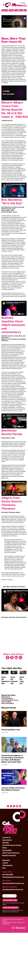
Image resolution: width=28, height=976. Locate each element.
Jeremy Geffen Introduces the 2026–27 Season (13, 789)
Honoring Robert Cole (10, 729)
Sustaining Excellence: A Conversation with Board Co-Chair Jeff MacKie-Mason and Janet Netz (12, 758)
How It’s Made (6, 701)
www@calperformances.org (12, 889)
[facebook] (11, 806)
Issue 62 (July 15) (22, 680)
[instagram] (8, 806)
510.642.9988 (7, 874)
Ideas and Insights (7, 703)
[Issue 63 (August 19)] (14, 672)
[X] (12, 657)
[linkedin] (20, 806)
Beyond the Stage (8, 695)
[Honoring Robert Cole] (14, 719)
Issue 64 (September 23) (6, 680)
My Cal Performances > (10, 907)
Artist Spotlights (7, 698)
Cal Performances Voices (9, 700)
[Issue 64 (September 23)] (4, 672)
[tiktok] (14, 806)
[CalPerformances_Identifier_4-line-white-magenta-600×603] (14, 811)
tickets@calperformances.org (13, 877)
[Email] (20, 657)
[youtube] (17, 806)
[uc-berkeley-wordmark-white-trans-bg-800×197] (18, 926)
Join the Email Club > (10, 900)
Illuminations (5, 697)
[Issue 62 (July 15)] (23, 672)
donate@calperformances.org (13, 883)
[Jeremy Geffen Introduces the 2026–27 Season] (14, 777)
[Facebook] (7, 657)
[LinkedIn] (16, 657)
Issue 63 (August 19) (14, 680)
